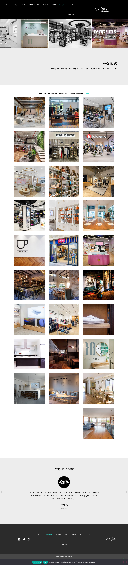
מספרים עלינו (34, 5)
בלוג (7, 5)
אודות (72, 5)
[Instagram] (28, 539)
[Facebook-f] (24, 539)
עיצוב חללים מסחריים (77, 94)
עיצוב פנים (42, 94)
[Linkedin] (19, 539)
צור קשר (71, 14)
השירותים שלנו (50, 5)
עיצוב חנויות (63, 94)
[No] (125, 562)
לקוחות (15, 5)
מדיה (23, 5)
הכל (87, 94)
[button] (126, 492)
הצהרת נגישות (68, 557)
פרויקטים (62, 5)
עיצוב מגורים (52, 94)
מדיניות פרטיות (60, 557)
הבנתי (45, 562)
